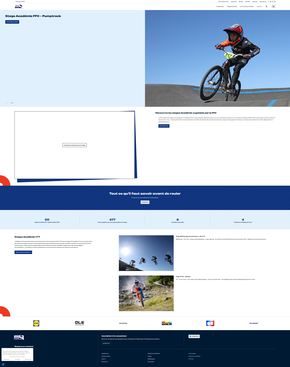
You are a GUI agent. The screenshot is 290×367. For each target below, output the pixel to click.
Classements (105, 353)
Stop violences (262, 1)
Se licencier (254, 1)
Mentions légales (192, 353)
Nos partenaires (106, 356)
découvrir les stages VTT (23, 252)
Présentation (220, 6)
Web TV (104, 359)
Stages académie (232, 6)
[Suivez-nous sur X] (275, 1)
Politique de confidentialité (194, 356)
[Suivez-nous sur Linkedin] (270, 1)
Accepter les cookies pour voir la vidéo (74, 145)
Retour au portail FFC (20, 1)
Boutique (241, 1)
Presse (149, 356)
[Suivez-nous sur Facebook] (268, 1)
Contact (259, 6)
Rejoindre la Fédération (154, 353)
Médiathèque (151, 359)
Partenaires (247, 1)
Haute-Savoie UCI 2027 (223, 1)
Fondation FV (234, 1)
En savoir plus (10, 21)
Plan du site (151, 361)
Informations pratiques (247, 6)
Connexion (195, 336)
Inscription (106, 343)
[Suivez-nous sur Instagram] (272, 1)
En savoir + (145, 202)
